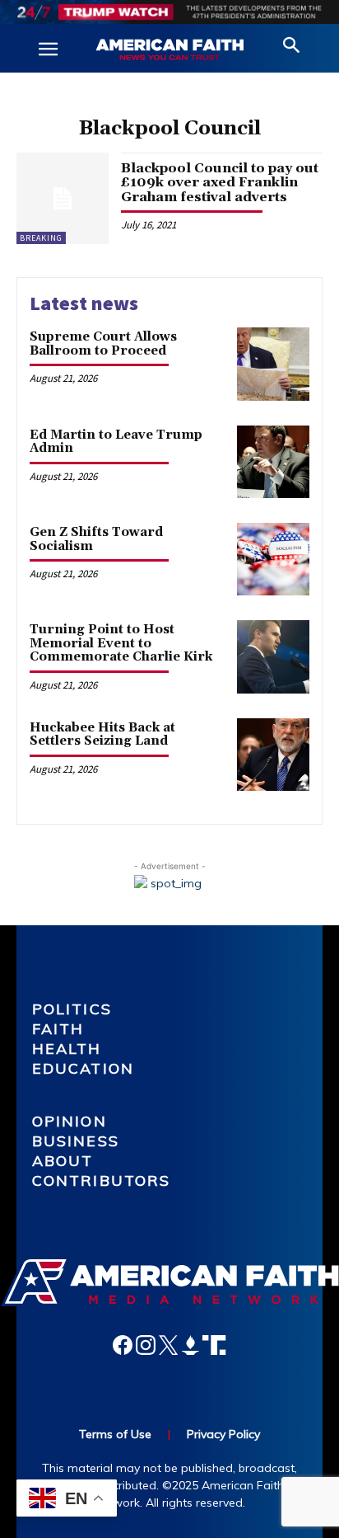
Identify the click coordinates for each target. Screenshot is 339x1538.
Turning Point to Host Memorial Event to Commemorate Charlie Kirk (121, 643)
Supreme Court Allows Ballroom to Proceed (103, 344)
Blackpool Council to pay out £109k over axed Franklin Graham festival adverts (219, 182)
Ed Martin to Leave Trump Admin (116, 442)
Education (83, 1068)
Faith (58, 1028)
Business (75, 1140)
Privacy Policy (223, 1434)
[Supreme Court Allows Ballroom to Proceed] (273, 363)
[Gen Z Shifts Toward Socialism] (273, 559)
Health (67, 1048)
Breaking (41, 238)
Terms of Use (115, 1434)
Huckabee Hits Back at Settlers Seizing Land (102, 735)
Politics (72, 1008)
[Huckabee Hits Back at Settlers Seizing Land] (273, 754)
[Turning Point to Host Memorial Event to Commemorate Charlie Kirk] (273, 656)
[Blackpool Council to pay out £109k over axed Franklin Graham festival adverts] (62, 199)
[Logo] (169, 50)
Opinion (69, 1121)
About (63, 1160)
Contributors (101, 1180)
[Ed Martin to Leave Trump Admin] (273, 462)
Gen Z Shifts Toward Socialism (96, 539)
